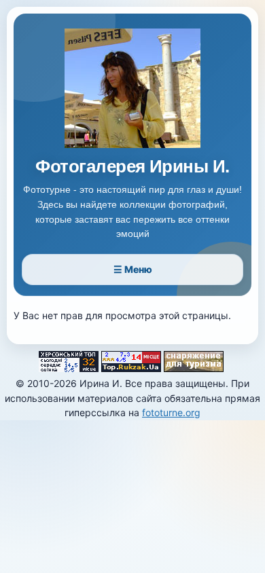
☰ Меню (132, 269)
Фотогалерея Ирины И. (132, 167)
